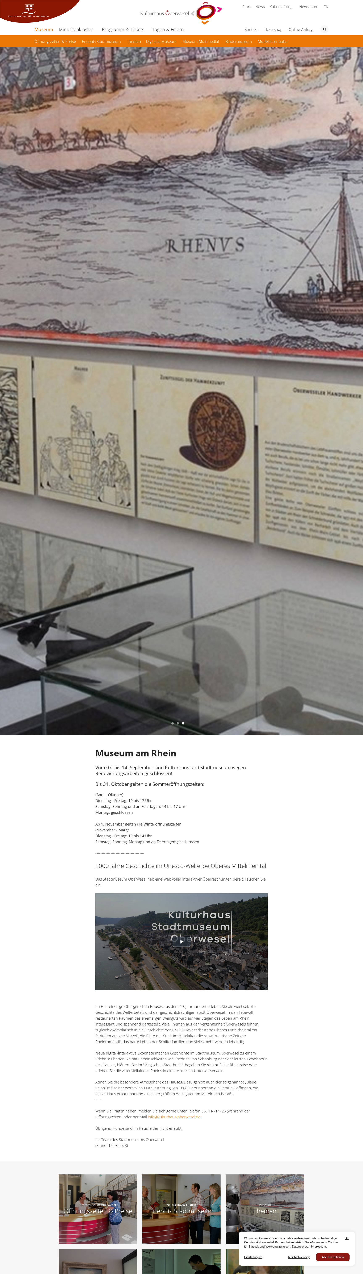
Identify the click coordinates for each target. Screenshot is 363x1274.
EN (326, 6)
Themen (264, 1210)
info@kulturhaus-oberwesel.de (174, 1116)
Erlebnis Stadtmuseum (181, 1210)
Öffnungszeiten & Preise (98, 1210)
